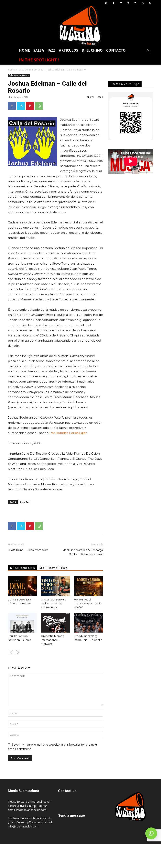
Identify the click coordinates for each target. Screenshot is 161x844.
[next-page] (16, 651)
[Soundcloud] (135, 3)
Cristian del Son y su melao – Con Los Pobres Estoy (53, 603)
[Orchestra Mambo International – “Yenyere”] (55, 623)
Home (24, 50)
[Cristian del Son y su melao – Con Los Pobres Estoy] (55, 586)
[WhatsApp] (149, 3)
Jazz (51, 50)
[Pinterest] (30, 106)
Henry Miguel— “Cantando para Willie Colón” (88, 603)
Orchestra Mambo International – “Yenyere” (52, 639)
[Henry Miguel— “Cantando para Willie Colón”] (88, 586)
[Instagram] (128, 3)
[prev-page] (10, 651)
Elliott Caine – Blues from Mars (28, 550)
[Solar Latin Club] (80, 26)
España (24, 502)
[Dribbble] (106, 3)
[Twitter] (142, 3)
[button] (148, 51)
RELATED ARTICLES (22, 568)
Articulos (68, 50)
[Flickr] (120, 3)
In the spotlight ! (39, 60)
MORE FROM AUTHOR (53, 568)
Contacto (116, 50)
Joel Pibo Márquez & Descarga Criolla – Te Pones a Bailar (83, 552)
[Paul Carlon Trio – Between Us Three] (22, 623)
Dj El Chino (92, 50)
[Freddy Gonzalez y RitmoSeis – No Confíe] (88, 623)
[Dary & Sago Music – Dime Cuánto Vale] (22, 586)
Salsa (38, 50)
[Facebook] (113, 3)
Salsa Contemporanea (30, 69)
